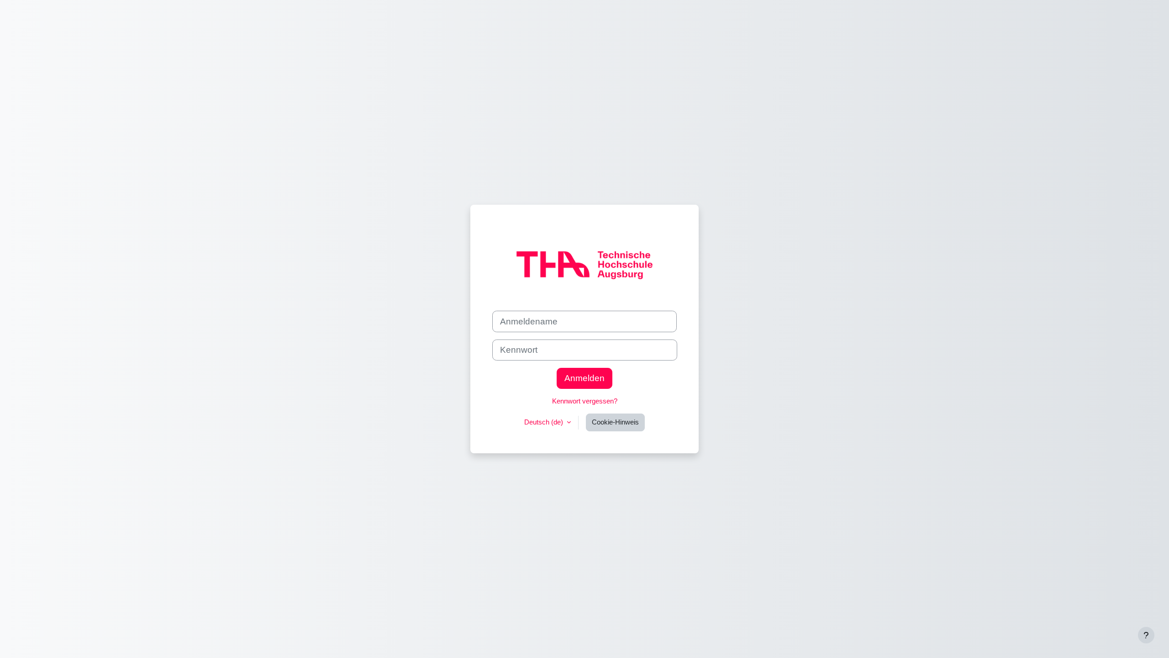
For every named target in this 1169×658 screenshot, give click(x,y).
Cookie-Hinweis (615, 422)
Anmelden (584, 378)
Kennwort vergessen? (584, 401)
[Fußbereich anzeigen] (1146, 635)
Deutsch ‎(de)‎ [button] (544, 422)
